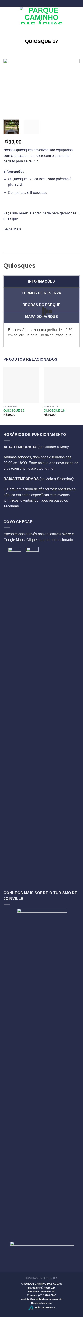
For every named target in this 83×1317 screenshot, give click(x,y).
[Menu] (6, 15)
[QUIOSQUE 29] (62, 385)
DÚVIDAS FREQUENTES (41, 1278)
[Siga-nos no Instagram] (68, 18)
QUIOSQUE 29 (54, 410)
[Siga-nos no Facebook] (68, 13)
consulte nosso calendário (32, 468)
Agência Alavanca (44, 1307)
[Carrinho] (77, 15)
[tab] (41, 281)
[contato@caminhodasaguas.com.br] (41, 3)
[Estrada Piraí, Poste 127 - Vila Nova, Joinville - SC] (35, 3)
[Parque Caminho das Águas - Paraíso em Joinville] (41, 15)
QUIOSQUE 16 (13, 410)
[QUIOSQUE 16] (21, 385)
